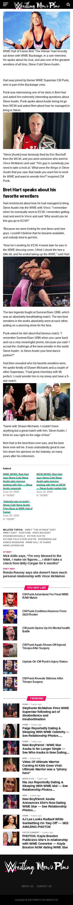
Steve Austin (37, 536)
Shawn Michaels (14, 536)
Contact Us (44, 886)
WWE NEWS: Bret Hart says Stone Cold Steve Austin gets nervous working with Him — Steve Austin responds (17, 481)
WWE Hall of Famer (39, 542)
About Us (27, 886)
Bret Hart (10, 533)
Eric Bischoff (42, 533)
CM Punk (25, 533)
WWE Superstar (14, 546)
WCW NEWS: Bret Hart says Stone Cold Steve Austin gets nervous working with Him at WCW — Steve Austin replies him (51, 481)
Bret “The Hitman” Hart (41, 530)
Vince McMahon (14, 542)
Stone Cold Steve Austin (20, 539)
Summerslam (47, 539)
